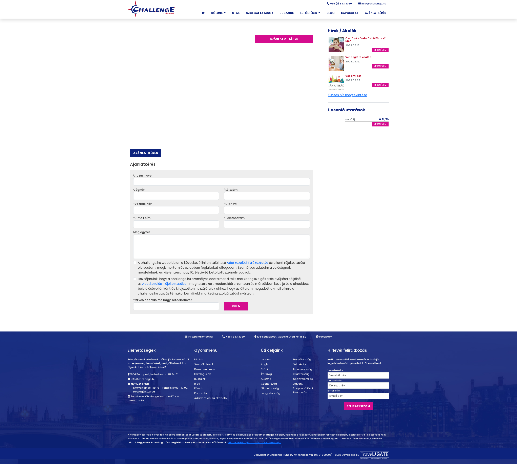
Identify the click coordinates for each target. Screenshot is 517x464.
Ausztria (266, 379)
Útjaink (198, 359)
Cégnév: (139, 190)
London (266, 359)
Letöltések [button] (309, 13)
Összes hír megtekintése (347, 95)
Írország (266, 374)
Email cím (334, 390)
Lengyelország (270, 393)
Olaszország (301, 374)
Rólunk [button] (217, 13)
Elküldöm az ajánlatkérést (243, 300)
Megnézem (380, 50)
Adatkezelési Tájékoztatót (247, 262)
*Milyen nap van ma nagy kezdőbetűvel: (162, 300)
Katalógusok (202, 374)
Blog (331, 13)
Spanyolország (303, 379)
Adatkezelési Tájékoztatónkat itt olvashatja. (254, 442)
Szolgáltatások (259, 13)
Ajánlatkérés (375, 13)
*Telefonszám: (234, 218)
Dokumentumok (204, 369)
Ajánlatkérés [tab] (145, 153)
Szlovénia (299, 364)
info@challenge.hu (373, 3)
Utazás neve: (142, 176)
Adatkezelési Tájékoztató (210, 398)
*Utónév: (230, 204)
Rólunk (198, 388)
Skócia (265, 369)
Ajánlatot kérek (284, 38)
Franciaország (302, 369)
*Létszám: (231, 190)
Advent (298, 383)
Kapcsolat (349, 13)
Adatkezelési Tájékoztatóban (165, 283)
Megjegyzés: (142, 232)
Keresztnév (335, 380)
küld (236, 306)
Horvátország (302, 359)
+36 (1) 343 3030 (340, 3)
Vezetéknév (335, 370)
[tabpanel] (221, 238)
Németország (270, 388)
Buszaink (287, 13)
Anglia (265, 364)
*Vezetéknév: (142, 204)
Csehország (269, 383)
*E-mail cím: (142, 218)
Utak (236, 13)
